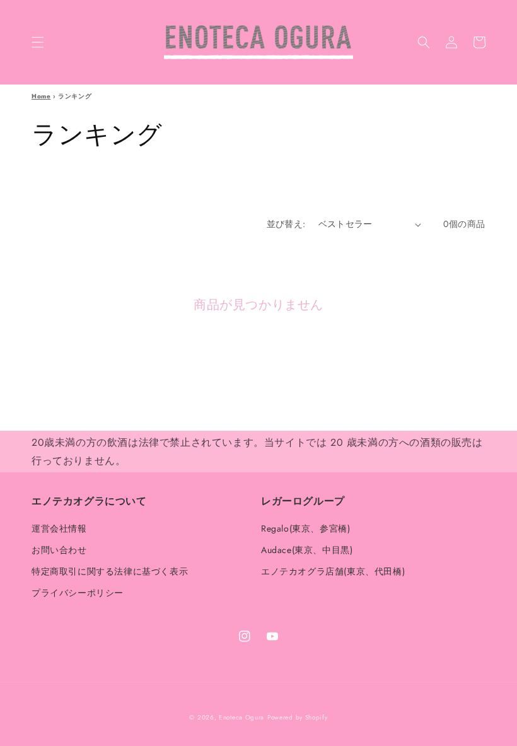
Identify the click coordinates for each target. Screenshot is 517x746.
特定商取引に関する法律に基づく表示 (110, 571)
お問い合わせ (59, 550)
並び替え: (286, 224)
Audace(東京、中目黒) (306, 550)
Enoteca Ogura (241, 717)
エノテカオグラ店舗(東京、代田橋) (333, 571)
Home (41, 96)
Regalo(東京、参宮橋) (305, 529)
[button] (38, 42)
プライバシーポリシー (78, 592)
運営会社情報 (59, 529)
